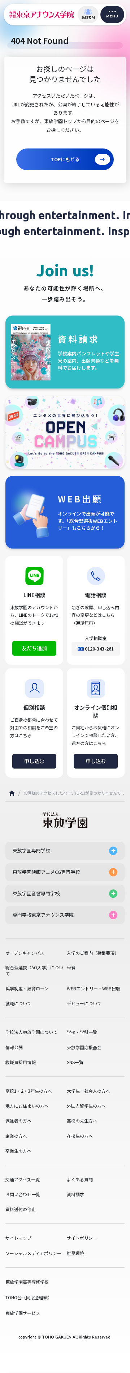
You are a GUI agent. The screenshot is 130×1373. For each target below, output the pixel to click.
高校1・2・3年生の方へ (28, 1091)
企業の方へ (16, 1136)
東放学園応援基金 (84, 1047)
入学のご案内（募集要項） (93, 953)
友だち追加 (34, 648)
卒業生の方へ (18, 1151)
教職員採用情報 (20, 1062)
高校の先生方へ (82, 1121)
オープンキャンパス (24, 953)
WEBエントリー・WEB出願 (93, 988)
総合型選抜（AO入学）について (34, 971)
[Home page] (12, 793)
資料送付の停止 (20, 1209)
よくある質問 (80, 1179)
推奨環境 (75, 1253)
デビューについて (84, 1003)
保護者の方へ (18, 1121)
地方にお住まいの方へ (27, 1106)
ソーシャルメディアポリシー (33, 1253)
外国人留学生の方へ (86, 1106)
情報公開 (14, 1047)
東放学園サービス (22, 1313)
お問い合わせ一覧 (22, 1194)
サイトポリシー (82, 1238)
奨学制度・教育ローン (26, 988)
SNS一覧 (75, 1062)
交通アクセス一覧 (22, 1179)
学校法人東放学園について (31, 1032)
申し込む (34, 761)
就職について (18, 1003)
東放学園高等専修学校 (27, 1282)
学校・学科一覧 (82, 1032)
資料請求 (75, 1194)
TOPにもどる (65, 159)
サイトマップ (18, 1238)
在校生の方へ (80, 1136)
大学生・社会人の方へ (88, 1091)
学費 (71, 968)
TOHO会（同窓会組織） (28, 1297)
